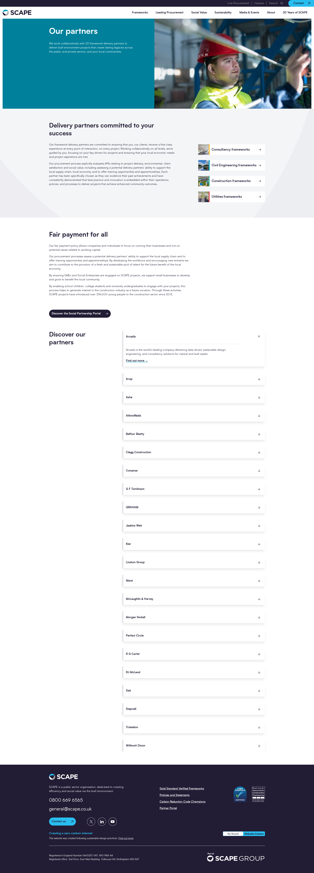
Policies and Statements (175, 795)
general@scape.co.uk (70, 809)
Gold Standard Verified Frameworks (182, 788)
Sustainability (223, 12)
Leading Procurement (169, 12)
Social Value (199, 12)
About (271, 12)
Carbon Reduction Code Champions (183, 801)
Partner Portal (168, 808)
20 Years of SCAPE (295, 12)
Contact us (59, 821)
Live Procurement (238, 3)
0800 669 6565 (66, 800)
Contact (299, 3)
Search (273, 3)
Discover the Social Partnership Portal (76, 313)
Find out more (135, 360)
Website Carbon (254, 833)
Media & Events (249, 12)
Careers (259, 3)
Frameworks (140, 12)
